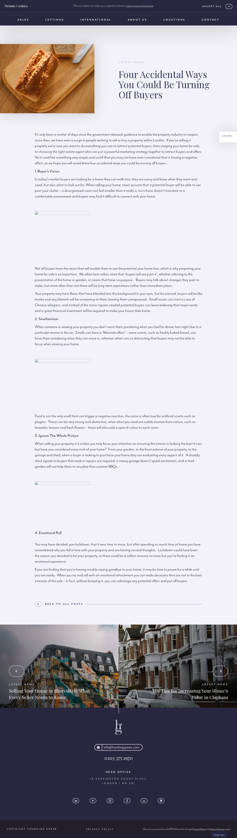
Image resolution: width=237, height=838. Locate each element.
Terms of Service (217, 829)
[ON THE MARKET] (161, 800)
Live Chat (219, 834)
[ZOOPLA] (127, 800)
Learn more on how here (139, 6)
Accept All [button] (212, 6)
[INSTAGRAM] (110, 800)
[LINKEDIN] (76, 800)
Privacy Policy (100, 829)
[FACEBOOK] (93, 800)
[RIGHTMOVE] (144, 800)
